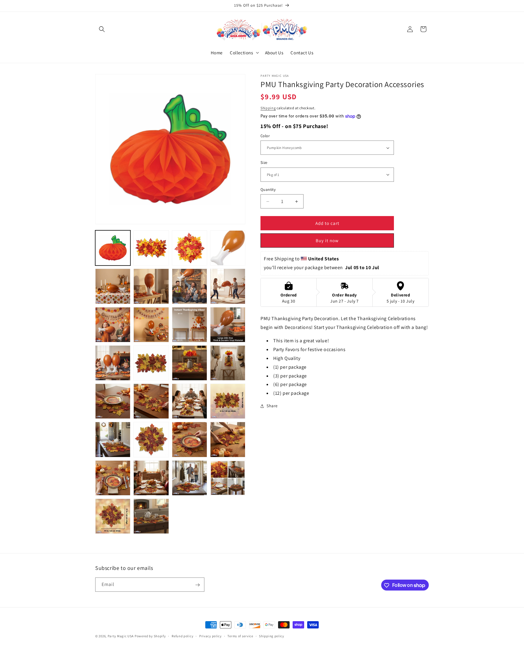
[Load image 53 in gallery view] (189, 478)
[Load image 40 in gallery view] (151, 363)
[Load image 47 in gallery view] (112, 439)
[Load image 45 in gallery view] (189, 401)
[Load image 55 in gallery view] (112, 516)
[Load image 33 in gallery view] (151, 324)
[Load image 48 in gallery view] (151, 439)
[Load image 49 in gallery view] (189, 439)
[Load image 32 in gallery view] (112, 324)
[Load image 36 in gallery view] (112, 363)
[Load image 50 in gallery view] (227, 439)
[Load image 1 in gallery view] (112, 248)
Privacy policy (210, 636)
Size (263, 162)
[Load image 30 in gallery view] (189, 286)
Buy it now (327, 240)
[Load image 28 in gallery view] (112, 286)
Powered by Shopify (150, 636)
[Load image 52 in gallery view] (151, 478)
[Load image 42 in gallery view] (227, 363)
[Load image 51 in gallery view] (112, 478)
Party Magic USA (121, 636)
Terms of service (240, 636)
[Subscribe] (197, 585)
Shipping (268, 108)
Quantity (268, 189)
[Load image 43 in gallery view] (112, 401)
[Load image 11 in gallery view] (189, 248)
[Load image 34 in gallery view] (189, 324)
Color (265, 135)
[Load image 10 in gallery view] (151, 248)
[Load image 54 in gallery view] (227, 478)
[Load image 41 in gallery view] (189, 363)
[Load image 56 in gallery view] (151, 516)
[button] (102, 29)
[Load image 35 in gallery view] (227, 324)
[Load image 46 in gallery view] (227, 401)
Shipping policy (271, 636)
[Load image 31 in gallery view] (227, 286)
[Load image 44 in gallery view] (151, 401)
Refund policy (182, 636)
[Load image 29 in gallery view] (151, 286)
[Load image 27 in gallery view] (227, 248)
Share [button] (272, 405)
